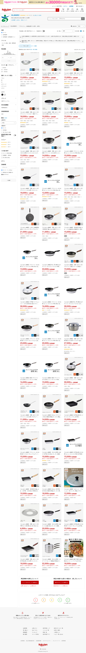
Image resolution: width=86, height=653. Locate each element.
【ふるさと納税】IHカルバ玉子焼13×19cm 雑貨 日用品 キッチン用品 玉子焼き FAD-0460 (51, 490)
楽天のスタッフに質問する (61, 582)
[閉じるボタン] (82, 37)
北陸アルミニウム (5, 101)
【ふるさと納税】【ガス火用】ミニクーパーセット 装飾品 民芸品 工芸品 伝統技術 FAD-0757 (51, 561)
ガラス (2, 88)
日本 (2, 114)
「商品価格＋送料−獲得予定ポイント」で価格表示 (29, 31)
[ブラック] (2, 95)
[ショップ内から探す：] (82, 18)
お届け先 (3, 120)
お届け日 (3, 125)
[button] (80, 6)
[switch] (15, 135)
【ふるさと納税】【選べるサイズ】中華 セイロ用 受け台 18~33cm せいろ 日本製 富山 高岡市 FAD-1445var (29, 525)
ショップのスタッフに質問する (29, 582)
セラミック (3, 84)
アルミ (2, 78)
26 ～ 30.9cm (4, 71)
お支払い (18, 20)
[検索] (57, 10)
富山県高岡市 (15, 15)
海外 (6, 118)
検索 (9, 60)
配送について (24, 20)
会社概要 (13, 20)
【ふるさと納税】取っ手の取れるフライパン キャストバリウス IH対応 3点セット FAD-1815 (51, 266)
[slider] (1, 54)
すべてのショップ (5, 26)
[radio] (1, 32)
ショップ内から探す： (54, 18)
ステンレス (3, 86)
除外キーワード (4, 174)
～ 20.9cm (3, 67)
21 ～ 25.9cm (4, 69)
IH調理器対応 (4, 107)
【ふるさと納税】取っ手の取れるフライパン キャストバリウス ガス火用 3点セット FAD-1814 (73, 303)
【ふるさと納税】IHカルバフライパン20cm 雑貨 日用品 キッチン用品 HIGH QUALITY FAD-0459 (51, 416)
